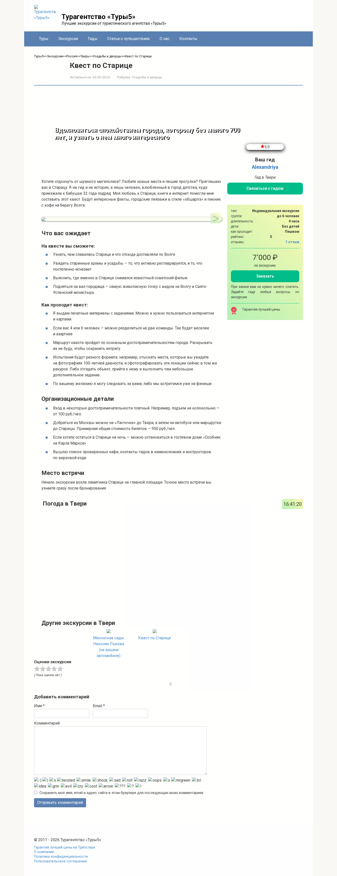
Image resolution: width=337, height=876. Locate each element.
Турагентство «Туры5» (98, 17)
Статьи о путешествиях (128, 38)
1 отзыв (292, 242)
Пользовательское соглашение (60, 861)
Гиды (92, 38)
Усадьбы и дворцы (147, 77)
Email (99, 706)
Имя (39, 706)
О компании (44, 852)
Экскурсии (68, 38)
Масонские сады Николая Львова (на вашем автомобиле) (108, 647)
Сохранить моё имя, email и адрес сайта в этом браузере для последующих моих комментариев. (121, 793)
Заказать (265, 276)
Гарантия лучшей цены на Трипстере (64, 847)
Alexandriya (265, 167)
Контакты (188, 38)
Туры (43, 38)
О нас (164, 38)
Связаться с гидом (264, 188)
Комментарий (47, 723)
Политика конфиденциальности (61, 857)
